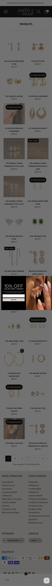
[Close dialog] (49, 278)
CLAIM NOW (13, 299)
